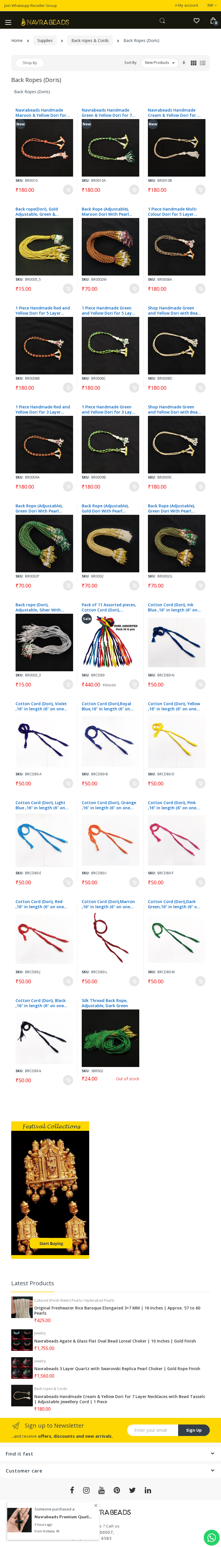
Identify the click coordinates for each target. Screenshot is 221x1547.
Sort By (130, 62)
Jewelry (40, 1333)
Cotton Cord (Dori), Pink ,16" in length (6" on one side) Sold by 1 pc (172, 805)
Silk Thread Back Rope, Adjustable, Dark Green (105, 1003)
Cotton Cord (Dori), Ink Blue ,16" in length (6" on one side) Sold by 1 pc (172, 607)
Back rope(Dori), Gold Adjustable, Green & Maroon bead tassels (37, 211)
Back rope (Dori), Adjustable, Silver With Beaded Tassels (38, 607)
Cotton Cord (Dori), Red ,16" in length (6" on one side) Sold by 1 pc (40, 904)
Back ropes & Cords (90, 40)
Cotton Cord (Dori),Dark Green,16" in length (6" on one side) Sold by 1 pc (173, 904)
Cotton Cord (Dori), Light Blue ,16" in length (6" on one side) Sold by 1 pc (40, 805)
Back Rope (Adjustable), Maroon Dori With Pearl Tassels (105, 211)
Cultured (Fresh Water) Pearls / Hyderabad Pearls (74, 1300)
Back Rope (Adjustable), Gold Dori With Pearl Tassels (105, 508)
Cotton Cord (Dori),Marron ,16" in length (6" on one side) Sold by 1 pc (108, 904)
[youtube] (101, 1490)
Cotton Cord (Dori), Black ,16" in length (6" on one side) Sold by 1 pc (41, 1003)
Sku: (20, 180)
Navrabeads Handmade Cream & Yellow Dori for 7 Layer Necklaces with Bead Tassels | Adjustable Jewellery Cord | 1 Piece (174, 113)
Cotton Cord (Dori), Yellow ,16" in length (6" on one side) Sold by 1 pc (174, 706)
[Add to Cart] (68, 190)
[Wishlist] (196, 20)
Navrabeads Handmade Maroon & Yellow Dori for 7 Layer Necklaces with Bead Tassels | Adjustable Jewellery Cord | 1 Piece (43, 113)
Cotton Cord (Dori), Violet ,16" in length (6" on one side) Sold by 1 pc (41, 706)
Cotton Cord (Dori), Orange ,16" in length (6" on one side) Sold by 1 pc (109, 805)
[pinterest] (117, 1490)
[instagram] (86, 1490)
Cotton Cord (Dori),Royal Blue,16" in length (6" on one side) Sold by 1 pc (106, 706)
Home (17, 40)
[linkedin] (148, 1490)
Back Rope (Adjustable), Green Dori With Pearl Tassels (39, 508)
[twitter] (132, 1490)
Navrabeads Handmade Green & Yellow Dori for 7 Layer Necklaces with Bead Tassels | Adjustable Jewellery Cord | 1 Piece (108, 113)
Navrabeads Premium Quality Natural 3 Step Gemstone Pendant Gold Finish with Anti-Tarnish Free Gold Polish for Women (63, 1516)
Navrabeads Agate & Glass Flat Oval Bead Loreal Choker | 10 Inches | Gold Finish (115, 1341)
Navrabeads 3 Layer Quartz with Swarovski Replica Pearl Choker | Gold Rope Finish (117, 1368)
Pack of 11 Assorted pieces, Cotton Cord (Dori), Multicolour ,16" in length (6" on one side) (109, 607)
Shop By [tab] (30, 62)
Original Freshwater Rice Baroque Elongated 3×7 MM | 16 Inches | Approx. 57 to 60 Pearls (117, 1310)
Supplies (45, 40)
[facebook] (72, 1490)
